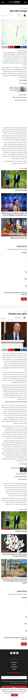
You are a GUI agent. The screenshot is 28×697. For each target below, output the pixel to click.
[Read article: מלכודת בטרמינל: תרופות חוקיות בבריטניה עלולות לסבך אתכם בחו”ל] (14, 543)
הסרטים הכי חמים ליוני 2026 (18, 238)
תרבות (20, 8)
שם (25, 272)
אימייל (25, 279)
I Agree (14, 695)
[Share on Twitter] (17, 47)
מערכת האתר (18, 317)
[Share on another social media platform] (4, 47)
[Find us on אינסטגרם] (17, 653)
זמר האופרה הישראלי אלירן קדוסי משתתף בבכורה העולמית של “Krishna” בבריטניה (14, 214)
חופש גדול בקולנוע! (21, 190)
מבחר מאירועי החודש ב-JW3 (19, 97)
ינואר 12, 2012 (11, 14)
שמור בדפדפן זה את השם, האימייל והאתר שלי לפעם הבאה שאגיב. (15, 293)
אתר (26, 286)
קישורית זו (14, 163)
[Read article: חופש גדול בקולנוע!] (14, 179)
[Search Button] (3, 2)
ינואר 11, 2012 (21, 320)
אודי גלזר (19, 14)
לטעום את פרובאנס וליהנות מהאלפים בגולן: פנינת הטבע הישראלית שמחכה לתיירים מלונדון (14, 581)
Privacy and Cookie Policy (17, 693)
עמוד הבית (25, 8)
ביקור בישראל (5, 576)
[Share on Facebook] (24, 47)
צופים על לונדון (22, 95)
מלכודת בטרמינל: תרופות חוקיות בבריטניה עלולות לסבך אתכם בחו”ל (14, 555)
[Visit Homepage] (14, 2)
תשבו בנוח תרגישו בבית (20, 100)
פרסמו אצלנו (14, 662)
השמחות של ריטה (22, 479)
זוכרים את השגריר (15, 468)
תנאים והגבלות (14, 667)
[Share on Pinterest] (11, 47)
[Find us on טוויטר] (11, 653)
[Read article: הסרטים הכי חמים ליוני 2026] (14, 227)
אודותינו (14, 669)
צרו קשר (14, 664)
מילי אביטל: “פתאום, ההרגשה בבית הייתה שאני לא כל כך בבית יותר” (14, 89)
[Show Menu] (25, 2)
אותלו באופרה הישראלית (20, 476)
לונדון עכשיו (5, 187)
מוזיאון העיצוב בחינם (21, 474)
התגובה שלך (23, 252)
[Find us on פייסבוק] (14, 653)
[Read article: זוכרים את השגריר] (23, 469)
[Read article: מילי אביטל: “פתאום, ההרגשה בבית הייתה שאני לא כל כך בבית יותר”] (23, 89)
